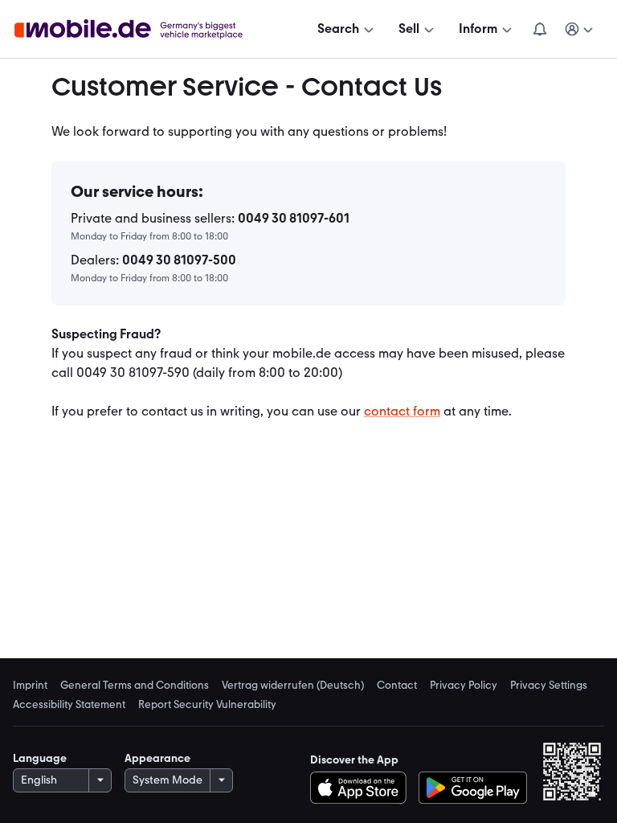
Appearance (157, 758)
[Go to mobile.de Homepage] (145, 29)
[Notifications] (539, 28)
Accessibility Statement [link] (69, 704)
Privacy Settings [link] (548, 684)
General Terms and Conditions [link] (134, 684)
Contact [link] (397, 684)
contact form (402, 411)
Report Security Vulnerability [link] (207, 704)
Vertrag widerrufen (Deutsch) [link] (293, 684)
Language (40, 758)
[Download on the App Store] (362, 788)
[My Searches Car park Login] (579, 28)
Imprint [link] (30, 684)
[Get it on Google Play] (473, 788)
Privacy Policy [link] (463, 684)
